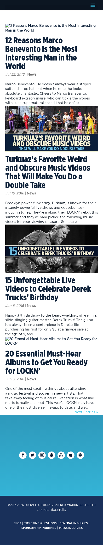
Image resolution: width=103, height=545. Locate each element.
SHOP (17, 523)
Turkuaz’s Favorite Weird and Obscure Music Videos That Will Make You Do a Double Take (47, 172)
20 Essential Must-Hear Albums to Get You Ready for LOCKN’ (46, 362)
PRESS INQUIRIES (71, 528)
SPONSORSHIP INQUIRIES (38, 528)
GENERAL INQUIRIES (73, 523)
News (31, 74)
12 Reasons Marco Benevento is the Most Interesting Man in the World (41, 53)
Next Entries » (86, 412)
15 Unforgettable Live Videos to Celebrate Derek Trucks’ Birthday (48, 289)
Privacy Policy (58, 509)
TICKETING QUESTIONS (40, 523)
